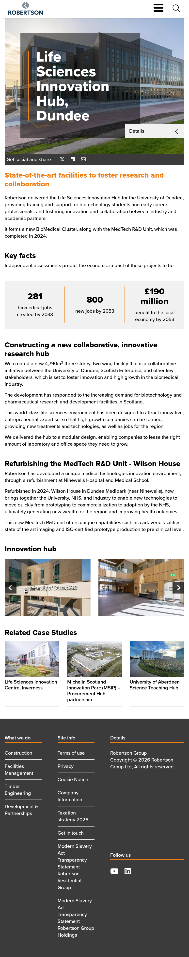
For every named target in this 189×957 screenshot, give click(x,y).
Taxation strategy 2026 (73, 816)
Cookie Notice (73, 779)
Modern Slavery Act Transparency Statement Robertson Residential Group (75, 866)
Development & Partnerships (21, 810)
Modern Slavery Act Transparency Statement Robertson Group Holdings (76, 917)
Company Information (70, 796)
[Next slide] (178, 588)
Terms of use (71, 752)
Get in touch (71, 832)
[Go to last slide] (10, 588)
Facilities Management (19, 769)
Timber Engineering (18, 790)
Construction (18, 752)
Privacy (66, 766)
